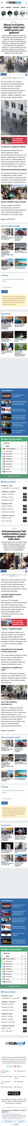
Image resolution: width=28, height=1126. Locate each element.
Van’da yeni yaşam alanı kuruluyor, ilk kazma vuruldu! (19, 325)
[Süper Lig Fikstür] (26, 482)
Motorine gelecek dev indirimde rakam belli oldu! (20, 851)
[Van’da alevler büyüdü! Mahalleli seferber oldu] (7, 334)
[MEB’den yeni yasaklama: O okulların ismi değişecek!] (7, 232)
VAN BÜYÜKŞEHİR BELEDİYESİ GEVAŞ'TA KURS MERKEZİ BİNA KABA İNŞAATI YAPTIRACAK (6, 326)
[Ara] (26, 3)
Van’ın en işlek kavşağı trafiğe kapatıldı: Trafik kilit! (7, 268)
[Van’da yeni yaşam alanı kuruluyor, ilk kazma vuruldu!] (21, 319)
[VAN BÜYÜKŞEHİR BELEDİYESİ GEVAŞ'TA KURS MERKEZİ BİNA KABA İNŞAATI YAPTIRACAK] (7, 319)
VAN (2, 7)
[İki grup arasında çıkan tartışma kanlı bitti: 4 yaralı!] (21, 334)
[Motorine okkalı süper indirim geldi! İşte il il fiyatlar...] (7, 346)
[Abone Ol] (26, 74)
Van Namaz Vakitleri (7, 1076)
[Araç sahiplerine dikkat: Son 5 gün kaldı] (21, 246)
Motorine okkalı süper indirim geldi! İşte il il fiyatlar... (7, 352)
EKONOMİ (16, 7)
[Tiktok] (18, 1066)
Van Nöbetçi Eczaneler (5, 1072)
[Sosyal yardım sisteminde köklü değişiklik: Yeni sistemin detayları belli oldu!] (7, 246)
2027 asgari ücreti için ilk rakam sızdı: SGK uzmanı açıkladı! (7, 851)
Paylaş (4, 74)
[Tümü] (26, 314)
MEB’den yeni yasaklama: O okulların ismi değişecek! (7, 238)
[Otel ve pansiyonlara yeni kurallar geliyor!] (21, 262)
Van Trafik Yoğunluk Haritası (20, 1077)
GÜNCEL (23, 7)
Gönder (4, 291)
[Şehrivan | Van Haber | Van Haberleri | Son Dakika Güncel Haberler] (14, 2)
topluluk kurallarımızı (15, 296)
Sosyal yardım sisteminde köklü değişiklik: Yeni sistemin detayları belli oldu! (7, 254)
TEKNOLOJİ (15, 1101)
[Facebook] (7, 1066)
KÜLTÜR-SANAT (10, 1103)
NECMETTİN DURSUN (8, 78)
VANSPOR (8, 7)
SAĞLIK (9, 1101)
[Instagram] (12, 1066)
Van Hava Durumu (21, 1071)
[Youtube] (15, 1066)
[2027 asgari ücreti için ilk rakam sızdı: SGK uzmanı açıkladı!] (7, 845)
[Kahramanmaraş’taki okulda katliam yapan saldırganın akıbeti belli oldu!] (14, 561)
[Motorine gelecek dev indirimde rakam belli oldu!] (21, 845)
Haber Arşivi (19, 1087)
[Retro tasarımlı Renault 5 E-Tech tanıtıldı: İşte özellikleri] (21, 232)
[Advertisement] (14, 373)
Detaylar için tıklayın (14, 476)
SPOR (24, 1099)
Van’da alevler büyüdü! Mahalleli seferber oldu (6, 340)
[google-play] (14, 1093)
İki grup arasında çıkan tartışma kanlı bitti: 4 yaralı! (21, 340)
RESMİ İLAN (22, 1101)
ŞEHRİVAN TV (18, 1103)
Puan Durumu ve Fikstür (6, 1082)
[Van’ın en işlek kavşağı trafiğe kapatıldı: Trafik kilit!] (7, 262)
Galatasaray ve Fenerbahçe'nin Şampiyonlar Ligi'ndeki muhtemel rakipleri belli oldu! (20, 353)
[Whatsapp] (20, 1066)
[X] (10, 1066)
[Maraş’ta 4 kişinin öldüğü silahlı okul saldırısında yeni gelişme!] (14, 64)
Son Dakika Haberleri (8, 1087)
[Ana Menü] (1, 2)
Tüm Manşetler (20, 1081)
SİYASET (4, 1101)
